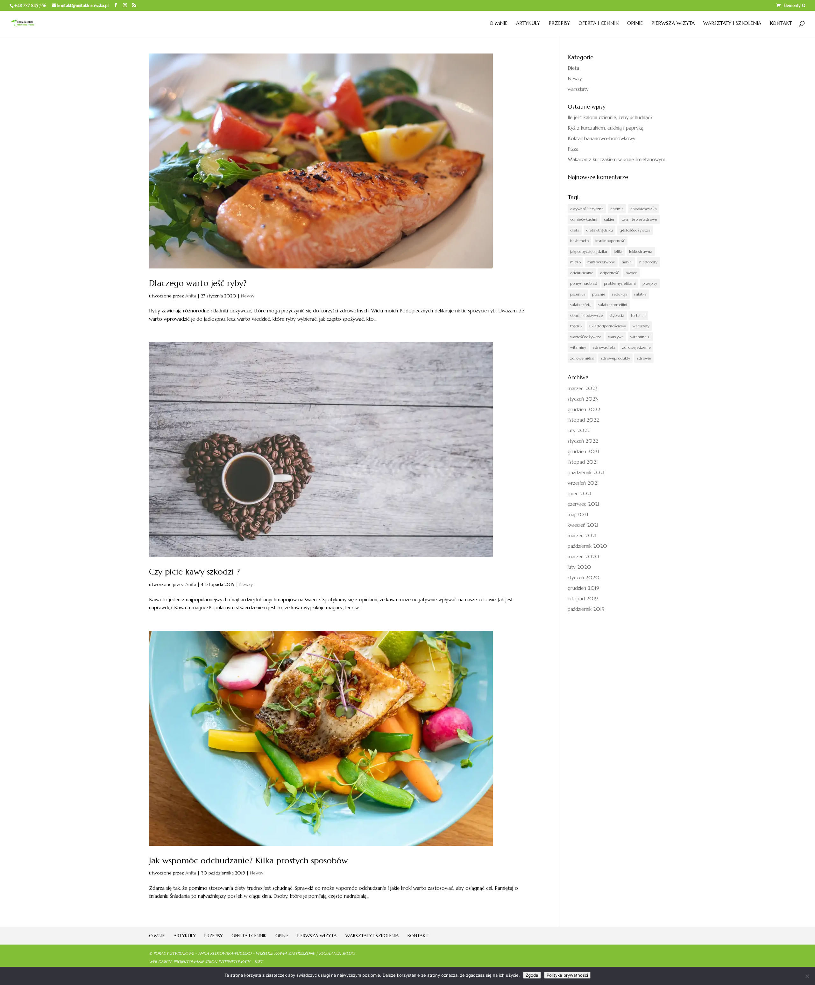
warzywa (616, 336)
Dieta (573, 68)
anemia (617, 208)
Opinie (635, 23)
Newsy (247, 296)
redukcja (619, 294)
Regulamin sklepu (337, 953)
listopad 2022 (583, 420)
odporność (609, 272)
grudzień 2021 (583, 451)
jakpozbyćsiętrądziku (588, 251)
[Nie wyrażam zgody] (807, 976)
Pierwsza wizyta (673, 23)
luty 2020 (579, 567)
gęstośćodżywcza (635, 230)
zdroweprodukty (615, 358)
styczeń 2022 (583, 441)
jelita (618, 251)
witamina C (640, 336)
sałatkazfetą (581, 304)
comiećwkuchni (583, 219)
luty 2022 (579, 430)
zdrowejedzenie (636, 347)
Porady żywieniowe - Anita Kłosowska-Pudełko (202, 953)
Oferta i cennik (598, 23)
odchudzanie (581, 272)
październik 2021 (586, 472)
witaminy (578, 347)
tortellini (638, 315)
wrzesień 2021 (583, 483)
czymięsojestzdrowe (639, 219)
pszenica (577, 294)
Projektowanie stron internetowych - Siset (218, 961)
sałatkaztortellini (612, 304)
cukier (609, 219)
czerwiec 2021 (583, 504)
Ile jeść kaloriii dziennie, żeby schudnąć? (610, 117)
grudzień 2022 (584, 409)
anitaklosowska (643, 208)
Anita (190, 296)
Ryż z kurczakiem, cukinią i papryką (605, 128)
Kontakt (781, 23)
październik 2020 (587, 546)
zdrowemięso (582, 358)
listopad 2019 (583, 599)
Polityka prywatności (567, 975)
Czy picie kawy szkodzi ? (194, 572)
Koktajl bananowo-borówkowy (601, 138)
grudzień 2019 (583, 588)
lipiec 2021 (580, 493)
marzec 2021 (582, 535)
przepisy (649, 283)
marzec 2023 (583, 388)
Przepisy (559, 23)
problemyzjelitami (620, 283)
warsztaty (578, 89)
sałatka (640, 294)
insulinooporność (610, 240)
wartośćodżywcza (585, 336)
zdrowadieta (604, 347)
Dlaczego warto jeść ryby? (198, 283)
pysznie (598, 294)
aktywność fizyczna (587, 208)
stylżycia (617, 315)
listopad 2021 (583, 462)
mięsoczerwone (601, 262)
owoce (631, 272)
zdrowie (644, 358)
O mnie (498, 23)
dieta (574, 230)
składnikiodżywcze (586, 315)
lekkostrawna (640, 251)
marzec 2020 (583, 556)
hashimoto (579, 240)
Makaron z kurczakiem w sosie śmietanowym (616, 159)
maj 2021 (578, 514)
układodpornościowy (607, 326)
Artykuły (528, 23)
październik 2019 (586, 609)
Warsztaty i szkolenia (732, 23)
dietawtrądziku (599, 230)
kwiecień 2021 (583, 525)
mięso (575, 262)
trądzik (576, 326)
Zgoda (532, 975)
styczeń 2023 (583, 399)
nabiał (627, 262)
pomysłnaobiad (583, 283)
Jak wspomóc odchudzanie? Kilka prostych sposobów (248, 860)
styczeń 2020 (583, 578)
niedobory (648, 262)
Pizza (573, 149)
